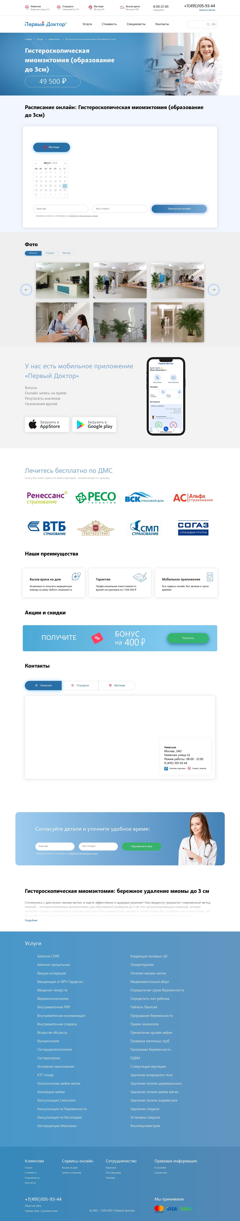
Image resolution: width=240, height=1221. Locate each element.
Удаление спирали (144, 1109)
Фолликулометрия (145, 1126)
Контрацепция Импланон (57, 1126)
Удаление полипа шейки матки (154, 1092)
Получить (188, 638)
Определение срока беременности (157, 990)
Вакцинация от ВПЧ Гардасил (60, 982)
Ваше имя (41, 209)
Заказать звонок (207, 10)
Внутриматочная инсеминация (61, 1016)
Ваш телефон (102, 209)
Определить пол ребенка (149, 999)
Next (214, 290)
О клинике (160, 1168)
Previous (26, 290)
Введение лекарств (52, 990)
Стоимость (109, 24)
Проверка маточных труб (149, 1041)
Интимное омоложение (55, 1067)
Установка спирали (145, 1118)
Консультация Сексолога (56, 1101)
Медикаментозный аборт (149, 982)
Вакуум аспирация (51, 973)
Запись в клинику (71, 1173)
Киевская (33, 253)
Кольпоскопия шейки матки (58, 1084)
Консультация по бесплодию (59, 1118)
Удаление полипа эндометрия (153, 1101)
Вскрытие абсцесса (52, 1033)
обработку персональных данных (83, 216)
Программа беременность (150, 1050)
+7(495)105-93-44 (199, 6)
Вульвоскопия (48, 1041)
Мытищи (66, 253)
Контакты (162, 24)
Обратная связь (33, 1206)
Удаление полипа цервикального (156, 1084)
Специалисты (136, 24)
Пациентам (160, 1173)
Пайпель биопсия (143, 1007)
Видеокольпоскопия (52, 999)
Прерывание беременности (151, 1016)
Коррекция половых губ (148, 956)
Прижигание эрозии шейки (151, 1033)
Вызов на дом (69, 1168)
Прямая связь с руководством (41, 1211)
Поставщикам (113, 1173)
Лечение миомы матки (148, 973)
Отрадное (50, 253)
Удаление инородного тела (151, 1075)
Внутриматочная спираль (57, 1024)
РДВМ (135, 1058)
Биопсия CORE (48, 956)
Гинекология (54, 39)
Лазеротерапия (142, 965)
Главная (28, 39)
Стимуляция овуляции (148, 1067)
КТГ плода (45, 1075)
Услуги (87, 24)
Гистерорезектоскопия (54, 1050)
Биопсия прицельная (53, 965)
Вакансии (111, 1168)
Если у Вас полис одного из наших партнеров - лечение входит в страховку (67, 478)
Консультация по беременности (62, 1109)
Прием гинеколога (144, 1024)
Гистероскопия (48, 1058)
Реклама (110, 1178)
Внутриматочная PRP (53, 1007)
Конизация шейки (51, 1092)
